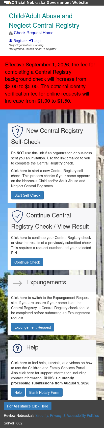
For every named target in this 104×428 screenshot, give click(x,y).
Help (18, 392)
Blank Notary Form (44, 392)
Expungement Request (32, 327)
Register (19, 40)
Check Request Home (33, 32)
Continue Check (27, 262)
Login (37, 40)
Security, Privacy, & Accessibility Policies (67, 415)
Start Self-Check (27, 195)
